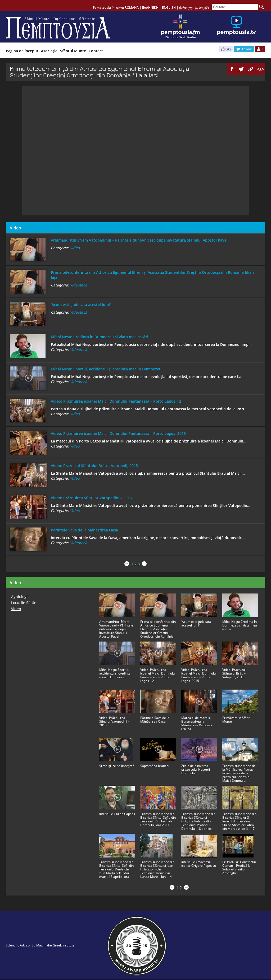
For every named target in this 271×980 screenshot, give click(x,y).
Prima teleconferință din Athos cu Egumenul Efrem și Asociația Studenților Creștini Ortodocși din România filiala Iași (153, 275)
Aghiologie (20, 596)
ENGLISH (169, 7)
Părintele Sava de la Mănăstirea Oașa (84, 530)
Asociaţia (49, 50)
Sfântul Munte (73, 50)
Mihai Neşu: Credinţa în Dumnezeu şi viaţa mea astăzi (99, 336)
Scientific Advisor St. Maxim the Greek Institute (40, 945)
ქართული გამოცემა (194, 7)
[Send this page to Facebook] (232, 69)
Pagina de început (22, 50)
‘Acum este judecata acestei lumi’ (81, 304)
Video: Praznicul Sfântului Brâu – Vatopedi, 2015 (94, 465)
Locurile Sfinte (23, 602)
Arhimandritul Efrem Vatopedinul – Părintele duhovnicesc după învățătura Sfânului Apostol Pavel (139, 240)
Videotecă (78, 285)
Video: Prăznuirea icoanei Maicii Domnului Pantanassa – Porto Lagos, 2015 (118, 433)
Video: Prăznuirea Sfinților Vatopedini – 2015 (91, 497)
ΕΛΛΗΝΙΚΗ (150, 7)
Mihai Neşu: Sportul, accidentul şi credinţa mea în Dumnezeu (106, 368)
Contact (96, 50)
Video (75, 247)
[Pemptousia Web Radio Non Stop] (180, 26)
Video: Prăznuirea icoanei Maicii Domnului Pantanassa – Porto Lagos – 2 (116, 401)
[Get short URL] (251, 69)
